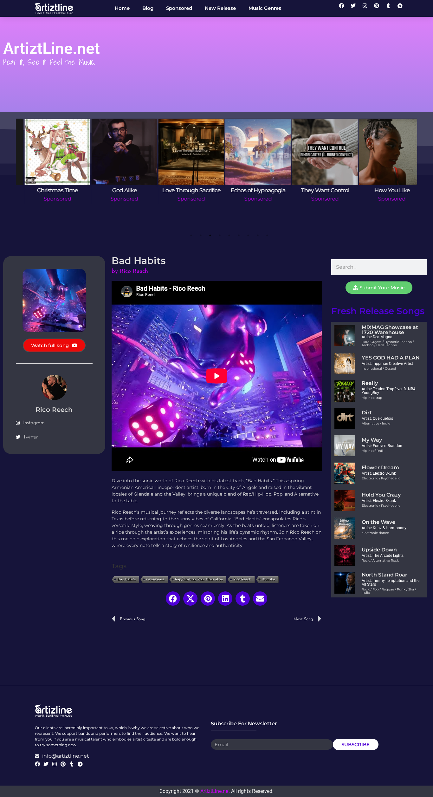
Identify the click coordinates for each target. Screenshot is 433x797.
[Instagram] (367, 8)
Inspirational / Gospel (379, 368)
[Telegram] (402, 8)
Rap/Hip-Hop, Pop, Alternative (199, 579)
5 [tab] (229, 235)
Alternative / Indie (376, 423)
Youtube (268, 579)
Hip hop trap (372, 398)
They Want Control (317, 190)
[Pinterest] (379, 8)
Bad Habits (127, 579)
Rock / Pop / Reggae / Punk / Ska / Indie (389, 591)
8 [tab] (258, 235)
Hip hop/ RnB (373, 451)
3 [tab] (210, 235)
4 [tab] (220, 235)
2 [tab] (200, 235)
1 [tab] (191, 235)
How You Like (384, 190)
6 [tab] (239, 235)
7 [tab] (248, 235)
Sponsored (49, 199)
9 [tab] (267, 235)
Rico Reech (242, 579)
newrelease (155, 579)
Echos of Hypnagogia (250, 190)
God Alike (116, 190)
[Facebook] (344, 8)
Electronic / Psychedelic (381, 478)
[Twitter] (356, 8)
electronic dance (375, 533)
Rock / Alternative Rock (380, 560)
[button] (173, 598)
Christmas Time (49, 190)
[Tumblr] (391, 8)
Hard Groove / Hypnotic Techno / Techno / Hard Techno (388, 343)
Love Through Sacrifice (183, 190)
